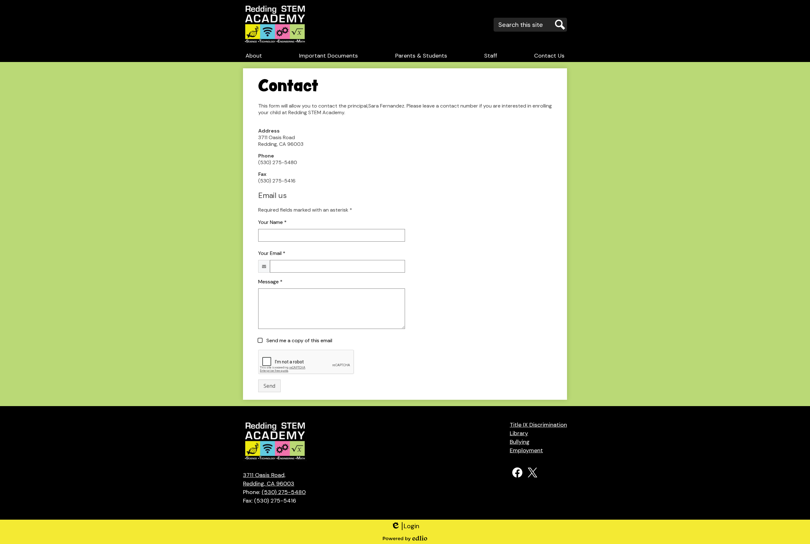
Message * (270, 281)
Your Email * (271, 253)
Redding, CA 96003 (268, 479)
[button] (254, 55)
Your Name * (272, 222)
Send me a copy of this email (298, 340)
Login (405, 526)
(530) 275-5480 (284, 492)
